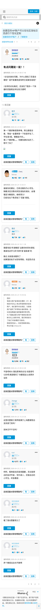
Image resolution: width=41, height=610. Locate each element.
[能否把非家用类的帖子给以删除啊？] (14, 41)
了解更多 (24, 37)
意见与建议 (8, 23)
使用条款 (28, 603)
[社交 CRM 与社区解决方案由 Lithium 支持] (23, 593)
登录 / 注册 (33, 11)
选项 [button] (37, 23)
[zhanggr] (7, 402)
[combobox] (20, 17)
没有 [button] (33, 162)
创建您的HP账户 (9, 37)
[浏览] (4, 11)
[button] (36, 50)
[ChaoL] (7, 173)
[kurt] (7, 454)
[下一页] (38, 41)
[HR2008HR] (7, 503)
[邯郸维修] (7, 52)
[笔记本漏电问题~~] (16, 41)
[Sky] (7, 283)
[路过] (7, 230)
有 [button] (26, 162)
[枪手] (7, 113)
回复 (9, 95)
